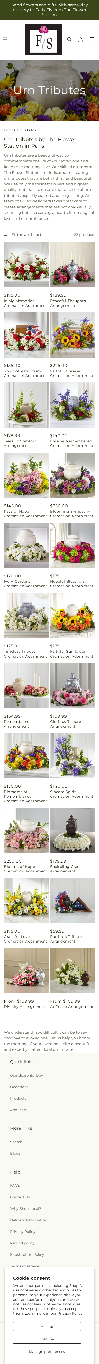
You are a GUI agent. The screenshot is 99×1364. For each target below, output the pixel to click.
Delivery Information (28, 1220)
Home (8, 130)
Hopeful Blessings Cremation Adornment (71, 583)
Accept (47, 1326)
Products (18, 1098)
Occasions (19, 1087)
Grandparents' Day (26, 1075)
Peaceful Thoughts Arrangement (68, 303)
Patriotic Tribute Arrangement (66, 939)
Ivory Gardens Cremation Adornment (25, 583)
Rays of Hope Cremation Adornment (25, 513)
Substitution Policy (27, 1254)
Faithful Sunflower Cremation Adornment (71, 653)
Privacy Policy (70, 1313)
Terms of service (24, 1266)
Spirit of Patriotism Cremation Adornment (25, 373)
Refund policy (22, 1243)
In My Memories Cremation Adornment (25, 303)
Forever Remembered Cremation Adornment (71, 443)
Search (16, 1142)
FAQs (15, 1185)
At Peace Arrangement (72, 1006)
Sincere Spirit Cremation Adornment (71, 794)
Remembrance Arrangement (18, 724)
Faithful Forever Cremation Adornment (71, 373)
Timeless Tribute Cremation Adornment (25, 653)
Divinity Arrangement (24, 1006)
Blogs (15, 1153)
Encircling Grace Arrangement (66, 869)
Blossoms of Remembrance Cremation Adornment (25, 796)
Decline (47, 1339)
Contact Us (20, 1197)
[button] (69, 39)
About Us (18, 1110)
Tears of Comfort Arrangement (20, 443)
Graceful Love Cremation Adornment (25, 939)
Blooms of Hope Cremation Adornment (25, 869)
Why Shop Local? (25, 1208)
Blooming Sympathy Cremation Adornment (71, 513)
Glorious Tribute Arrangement (65, 724)
